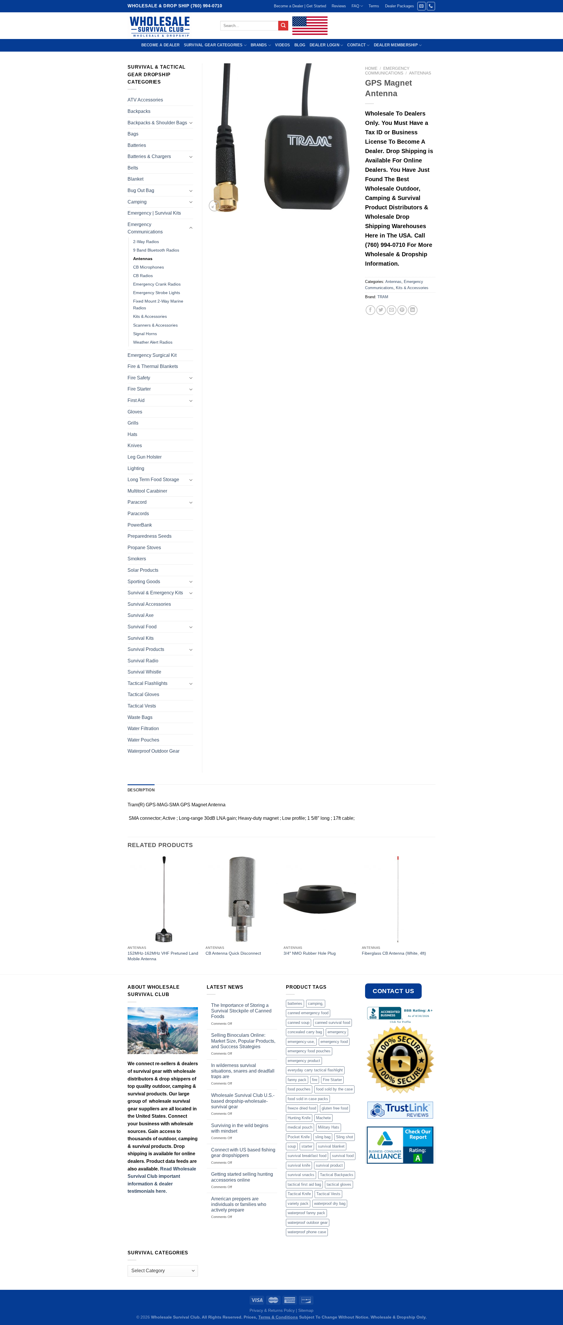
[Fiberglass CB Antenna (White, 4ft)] (398, 899)
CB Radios (143, 275)
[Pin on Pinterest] (402, 310)
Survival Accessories (149, 604)
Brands (259, 45)
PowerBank (140, 524)
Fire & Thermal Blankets (153, 366)
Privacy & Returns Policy (272, 1310)
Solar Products (143, 570)
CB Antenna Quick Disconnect (233, 953)
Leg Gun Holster (145, 456)
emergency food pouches (309, 1051)
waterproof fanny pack (306, 1213)
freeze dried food (302, 1108)
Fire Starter (139, 388)
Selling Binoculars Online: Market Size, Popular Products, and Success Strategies (243, 1041)
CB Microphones (148, 267)
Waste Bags (140, 717)
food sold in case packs (308, 1099)
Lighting (136, 468)
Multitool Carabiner (147, 490)
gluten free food (335, 1108)
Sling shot (344, 1137)
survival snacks (301, 1175)
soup (292, 1146)
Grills (133, 422)
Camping (137, 201)
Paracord (137, 502)
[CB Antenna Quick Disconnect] (242, 899)
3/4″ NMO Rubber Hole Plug (310, 953)
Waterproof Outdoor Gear (153, 751)
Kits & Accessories (412, 288)
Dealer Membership (396, 45)
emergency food (334, 1041)
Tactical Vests (142, 705)
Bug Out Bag (141, 190)
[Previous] (127, 914)
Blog (300, 45)
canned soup (298, 1022)
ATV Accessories (145, 99)
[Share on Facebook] (370, 310)
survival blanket (331, 1146)
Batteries (137, 145)
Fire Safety (139, 377)
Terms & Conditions (278, 1317)
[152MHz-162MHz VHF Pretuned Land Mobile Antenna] (164, 899)
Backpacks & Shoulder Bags (157, 122)
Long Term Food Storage (153, 479)
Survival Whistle (144, 671)
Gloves (135, 411)
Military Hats (328, 1127)
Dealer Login (324, 45)
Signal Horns (145, 333)
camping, (315, 1003)
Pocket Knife (299, 1137)
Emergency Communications (387, 70)
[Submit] (283, 26)
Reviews (339, 6)
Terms (374, 6)
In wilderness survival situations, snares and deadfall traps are (242, 1071)
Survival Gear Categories (213, 45)
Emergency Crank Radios (157, 284)
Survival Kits (141, 638)
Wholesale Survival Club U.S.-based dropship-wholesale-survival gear (242, 1101)
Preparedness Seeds (150, 536)
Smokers (137, 558)
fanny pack (297, 1080)
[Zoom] (214, 205)
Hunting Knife (299, 1118)
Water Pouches (143, 739)
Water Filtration (143, 728)
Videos (282, 45)
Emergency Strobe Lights (156, 292)
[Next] (433, 914)
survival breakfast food (307, 1155)
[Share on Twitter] (381, 310)
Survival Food (142, 626)
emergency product (304, 1060)
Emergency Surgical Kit (152, 355)
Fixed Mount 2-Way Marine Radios (158, 304)
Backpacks (139, 111)
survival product (329, 1165)
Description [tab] (141, 790)
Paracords (138, 513)
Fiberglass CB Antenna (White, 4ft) (394, 953)
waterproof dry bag (329, 1203)
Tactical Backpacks (336, 1175)
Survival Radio (143, 660)
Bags (133, 133)
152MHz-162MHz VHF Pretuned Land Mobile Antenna (163, 956)
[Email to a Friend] (391, 310)
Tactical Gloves (143, 694)
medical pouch (300, 1127)
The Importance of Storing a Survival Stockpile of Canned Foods (241, 1011)
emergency (337, 1032)
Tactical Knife (299, 1194)
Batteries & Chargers (149, 156)
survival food (343, 1155)
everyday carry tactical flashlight (315, 1070)
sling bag (322, 1137)
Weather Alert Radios (152, 342)
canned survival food (332, 1022)
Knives (135, 445)
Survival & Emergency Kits (155, 592)
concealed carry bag (305, 1032)
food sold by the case (334, 1089)
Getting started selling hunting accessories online (242, 1177)
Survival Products (146, 649)
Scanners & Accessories (155, 325)
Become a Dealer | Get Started (300, 6)
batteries (295, 1003)
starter (306, 1146)
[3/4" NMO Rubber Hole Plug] (320, 899)
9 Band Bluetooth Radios (156, 250)
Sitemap (305, 1310)
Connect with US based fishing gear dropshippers (243, 1152)
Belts (133, 167)
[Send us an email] (421, 6)
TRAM (382, 297)
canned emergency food (308, 1013)
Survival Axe (141, 615)
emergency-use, (301, 1041)
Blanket (135, 179)
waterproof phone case (307, 1232)
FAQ (355, 6)
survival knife (299, 1165)
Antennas (420, 73)
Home (371, 68)
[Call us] (431, 6)
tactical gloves (339, 1184)
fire (314, 1080)
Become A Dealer (160, 45)
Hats (132, 434)
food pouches (299, 1089)
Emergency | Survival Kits (154, 213)
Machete (323, 1118)
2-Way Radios (146, 241)
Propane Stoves (144, 547)
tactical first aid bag (304, 1184)
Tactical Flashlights (147, 683)
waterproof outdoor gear (308, 1222)
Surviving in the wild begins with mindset (239, 1128)
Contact (356, 45)
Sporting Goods (144, 581)
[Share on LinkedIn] (413, 310)
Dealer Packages (399, 6)
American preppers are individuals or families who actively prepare (238, 1204)
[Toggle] (191, 122)
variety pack (298, 1203)
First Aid (136, 400)
